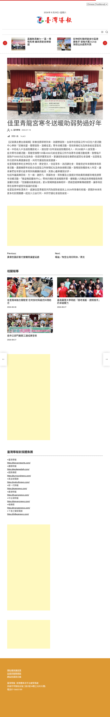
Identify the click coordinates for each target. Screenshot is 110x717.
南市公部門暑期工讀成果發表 (22, 335)
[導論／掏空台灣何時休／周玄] (106, 359)
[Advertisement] (55, 226)
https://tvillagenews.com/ (18, 514)
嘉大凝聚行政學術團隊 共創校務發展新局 (85, 40)
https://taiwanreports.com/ (18, 463)
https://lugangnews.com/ (18, 495)
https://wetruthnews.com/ (18, 482)
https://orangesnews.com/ (18, 508)
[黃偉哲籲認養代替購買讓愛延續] (3, 359)
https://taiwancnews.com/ (18, 501)
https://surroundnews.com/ (19, 476)
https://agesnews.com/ (17, 488)
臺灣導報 (16, 130)
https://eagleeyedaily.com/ (18, 469)
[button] (5, 43)
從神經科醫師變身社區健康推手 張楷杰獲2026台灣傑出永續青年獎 (40, 42)
